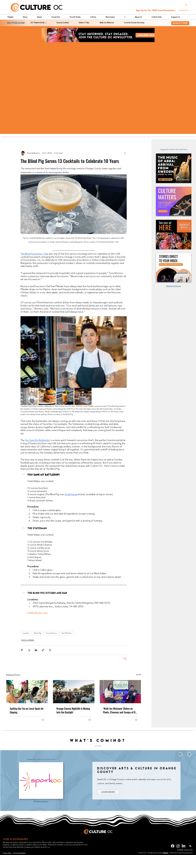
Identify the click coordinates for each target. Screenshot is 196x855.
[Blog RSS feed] (190, 846)
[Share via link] (43, 650)
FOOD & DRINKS (27, 640)
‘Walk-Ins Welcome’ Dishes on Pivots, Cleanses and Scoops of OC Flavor (120, 710)
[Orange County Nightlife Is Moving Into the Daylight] (73, 691)
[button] (183, 10)
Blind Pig (37, 633)
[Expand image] (74, 352)
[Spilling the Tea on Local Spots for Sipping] (27, 691)
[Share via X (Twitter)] (29, 650)
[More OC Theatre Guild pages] (46, 23)
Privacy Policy (7, 853)
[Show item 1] (29, 396)
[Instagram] (178, 846)
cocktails (25, 633)
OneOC (165, 853)
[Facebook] (172, 846)
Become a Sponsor (173, 286)
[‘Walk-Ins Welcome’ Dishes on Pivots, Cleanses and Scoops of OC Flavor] (120, 691)
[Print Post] (50, 650)
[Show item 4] (83, 396)
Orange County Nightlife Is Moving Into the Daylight (73, 710)
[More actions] (125, 153)
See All (138, 675)
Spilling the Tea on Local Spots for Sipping (27, 710)
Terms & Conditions (19, 853)
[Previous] (180, 754)
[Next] (189, 754)
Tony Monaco (51, 633)
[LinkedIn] (183, 846)
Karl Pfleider (66, 633)
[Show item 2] (47, 396)
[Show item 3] (65, 396)
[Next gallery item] (123, 352)
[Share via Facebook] (22, 650)
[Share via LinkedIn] (36, 650)
